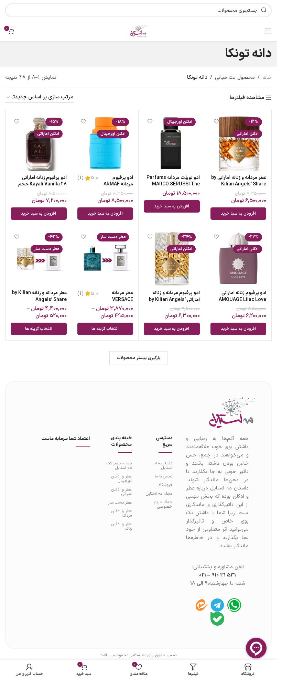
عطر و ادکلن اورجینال (121, 478)
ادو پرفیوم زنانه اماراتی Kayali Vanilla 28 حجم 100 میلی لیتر (42, 184)
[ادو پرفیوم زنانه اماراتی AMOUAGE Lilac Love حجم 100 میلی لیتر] (238, 258)
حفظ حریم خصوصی (163, 504)
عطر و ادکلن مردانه (121, 513)
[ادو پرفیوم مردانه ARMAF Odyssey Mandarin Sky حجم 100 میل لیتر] (105, 143)
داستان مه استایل (163, 465)
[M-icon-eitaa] (200, 605)
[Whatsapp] (234, 605)
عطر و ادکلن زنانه (121, 526)
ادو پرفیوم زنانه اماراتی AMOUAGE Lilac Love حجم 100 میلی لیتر (242, 299)
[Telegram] (217, 605)
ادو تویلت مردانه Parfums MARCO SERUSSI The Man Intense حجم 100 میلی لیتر (173, 188)
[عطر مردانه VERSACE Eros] (105, 258)
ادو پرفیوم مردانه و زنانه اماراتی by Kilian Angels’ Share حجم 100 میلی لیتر (174, 299)
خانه (267, 78)
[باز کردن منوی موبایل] (268, 31)
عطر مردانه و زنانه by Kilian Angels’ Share (39, 296)
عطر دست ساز (119, 502)
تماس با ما (163, 476)
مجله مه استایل (159, 494)
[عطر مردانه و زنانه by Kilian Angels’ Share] (39, 258)
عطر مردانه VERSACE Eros (122, 299)
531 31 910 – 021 (217, 575)
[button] (238, 213)
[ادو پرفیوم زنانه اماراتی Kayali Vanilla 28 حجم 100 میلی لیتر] (39, 143)
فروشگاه (165, 485)
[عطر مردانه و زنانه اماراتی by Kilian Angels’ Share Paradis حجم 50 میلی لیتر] (238, 143)
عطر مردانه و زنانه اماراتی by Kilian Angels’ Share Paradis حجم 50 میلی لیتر (238, 184)
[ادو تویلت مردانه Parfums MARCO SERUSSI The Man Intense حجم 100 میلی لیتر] (172, 143)
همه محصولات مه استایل (119, 465)
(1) (80, 178)
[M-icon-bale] (217, 619)
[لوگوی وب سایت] (138, 31)
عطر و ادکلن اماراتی (121, 491)
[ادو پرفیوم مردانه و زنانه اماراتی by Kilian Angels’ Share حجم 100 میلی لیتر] (172, 258)
